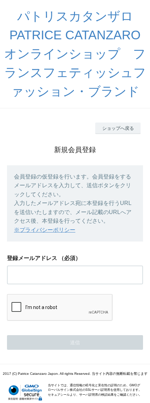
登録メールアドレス (32, 258)
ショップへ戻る (118, 128)
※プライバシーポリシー (44, 230)
